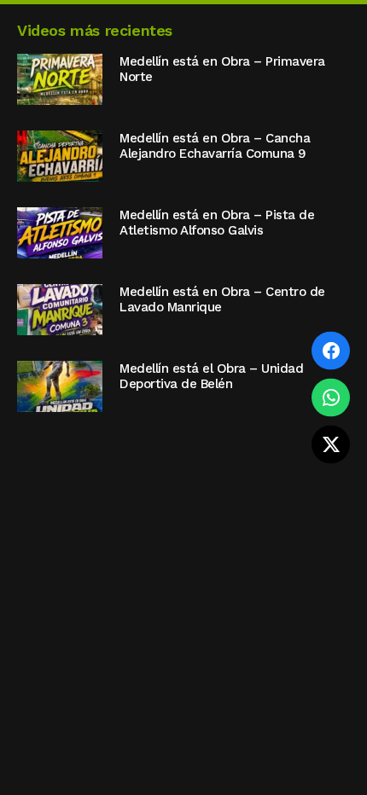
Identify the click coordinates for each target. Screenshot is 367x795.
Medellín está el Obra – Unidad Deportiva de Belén (211, 376)
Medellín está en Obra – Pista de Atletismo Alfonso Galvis (216, 222)
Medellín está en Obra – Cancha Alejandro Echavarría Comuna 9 (214, 146)
